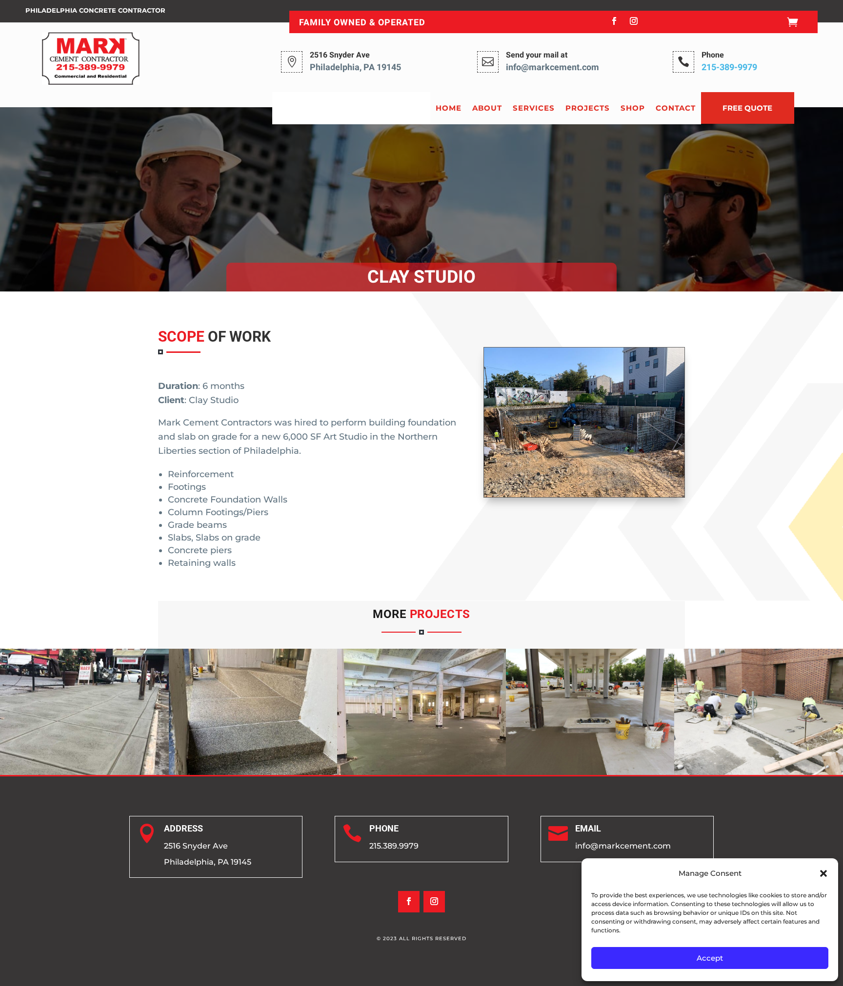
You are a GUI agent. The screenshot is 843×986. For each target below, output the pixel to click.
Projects (587, 108)
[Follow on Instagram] (634, 21)
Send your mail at (536, 55)
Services (534, 108)
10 (613, 474)
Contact (676, 108)
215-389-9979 (729, 67)
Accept (710, 958)
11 (621, 474)
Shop (633, 108)
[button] (823, 873)
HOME (449, 108)
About (487, 108)
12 (629, 474)
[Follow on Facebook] (614, 21)
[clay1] (584, 494)
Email (588, 828)
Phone (713, 55)
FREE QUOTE (747, 108)
